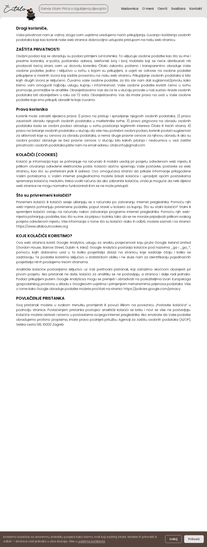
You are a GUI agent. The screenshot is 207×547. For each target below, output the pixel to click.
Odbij (173, 539)
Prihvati (194, 539)
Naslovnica (129, 8)
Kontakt (195, 8)
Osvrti (162, 8)
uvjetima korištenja (91, 541)
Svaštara (178, 8)
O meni (148, 8)
